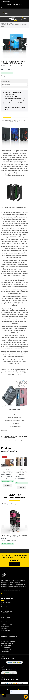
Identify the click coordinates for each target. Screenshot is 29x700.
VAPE (6, 23)
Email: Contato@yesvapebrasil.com (11, 590)
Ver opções (7, 485)
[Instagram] (1, 593)
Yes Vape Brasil (19, 689)
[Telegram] (6, 593)
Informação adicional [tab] (18, 115)
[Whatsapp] (4, 593)
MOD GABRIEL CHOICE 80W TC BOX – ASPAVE (7, 472)
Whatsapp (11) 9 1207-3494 (7, 7)
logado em (9, 440)
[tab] (7, 116)
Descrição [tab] (7, 115)
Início (2, 23)
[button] (5, 1)
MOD (11, 23)
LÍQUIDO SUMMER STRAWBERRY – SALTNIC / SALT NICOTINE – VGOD (15, 536)
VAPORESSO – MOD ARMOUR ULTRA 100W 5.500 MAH (21, 473)
